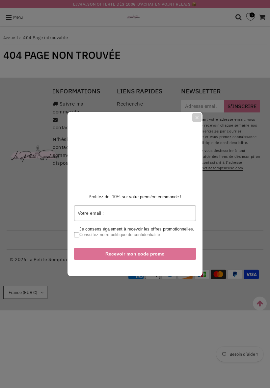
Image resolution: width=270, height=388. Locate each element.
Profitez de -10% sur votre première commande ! (135, 196)
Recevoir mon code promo (135, 253)
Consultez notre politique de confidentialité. (120, 234)
